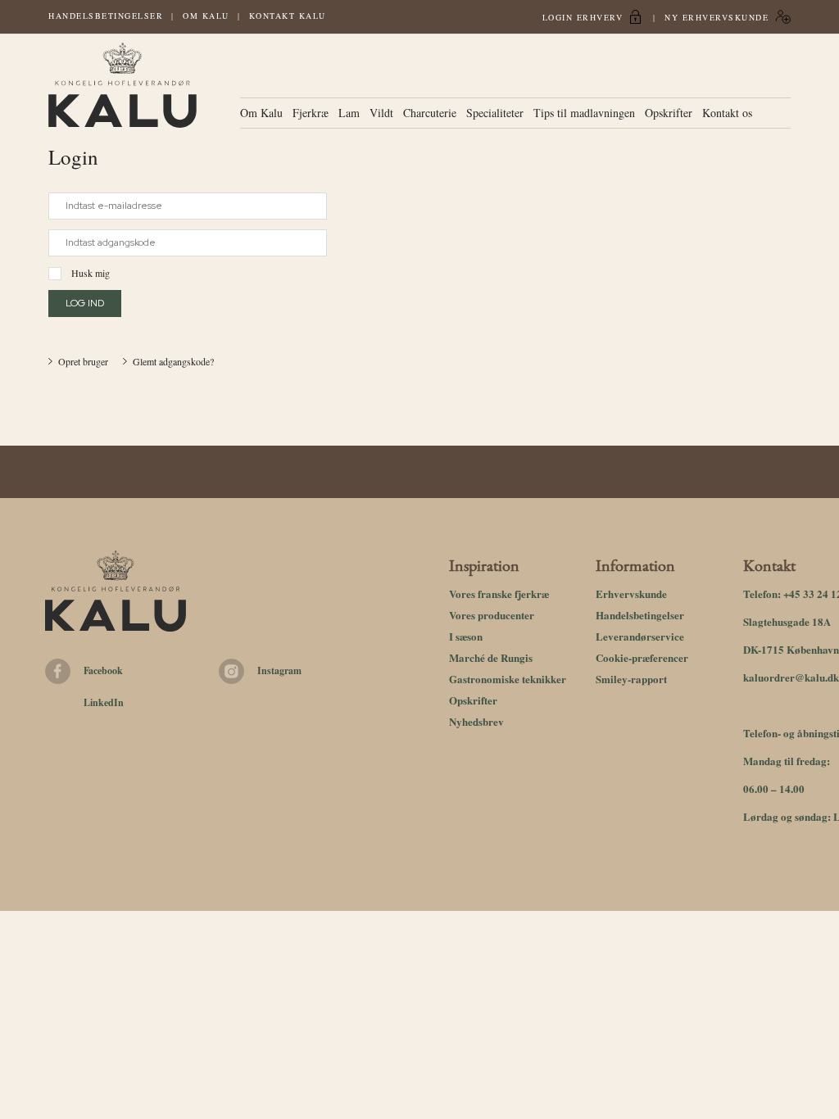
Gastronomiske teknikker (507, 678)
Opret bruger (83, 361)
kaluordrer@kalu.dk (791, 677)
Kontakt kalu (287, 15)
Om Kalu (206, 15)
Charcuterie (429, 112)
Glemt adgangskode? (173, 361)
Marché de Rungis (491, 657)
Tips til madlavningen (584, 112)
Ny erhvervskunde (716, 17)
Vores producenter (491, 615)
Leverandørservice (640, 636)
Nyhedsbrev (476, 721)
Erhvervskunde (631, 593)
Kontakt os (727, 112)
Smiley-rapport (631, 678)
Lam (349, 112)
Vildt (381, 112)
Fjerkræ (311, 112)
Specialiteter (495, 112)
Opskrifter (668, 112)
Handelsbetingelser (105, 15)
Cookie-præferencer (642, 657)
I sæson (466, 636)
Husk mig (90, 272)
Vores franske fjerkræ (499, 593)
